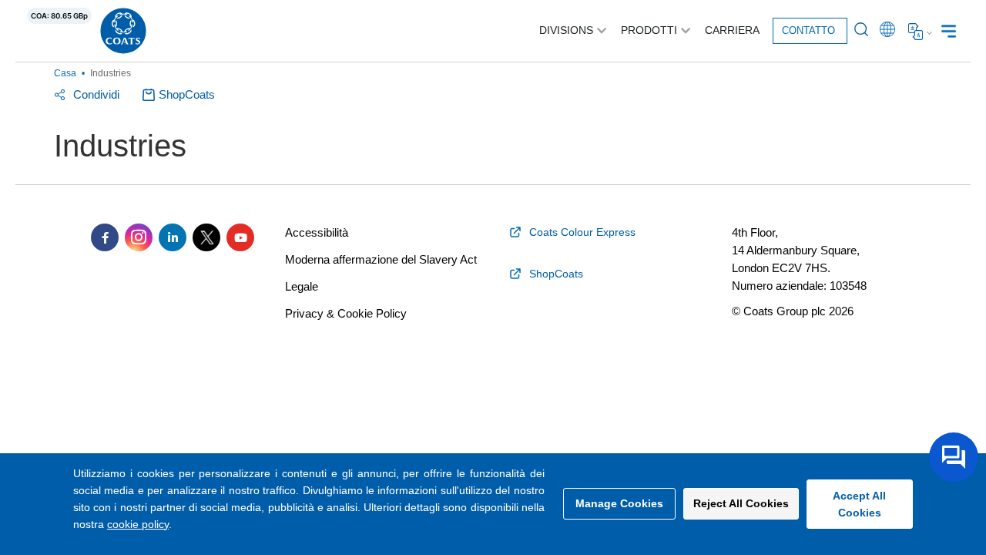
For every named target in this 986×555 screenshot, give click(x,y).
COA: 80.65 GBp (59, 16)
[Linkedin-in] (172, 237)
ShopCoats (187, 94)
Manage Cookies (619, 503)
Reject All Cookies (741, 503)
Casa (65, 73)
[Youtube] (240, 237)
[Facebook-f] (105, 237)
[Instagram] (139, 237)
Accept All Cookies (859, 504)
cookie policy (138, 524)
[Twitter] (206, 237)
